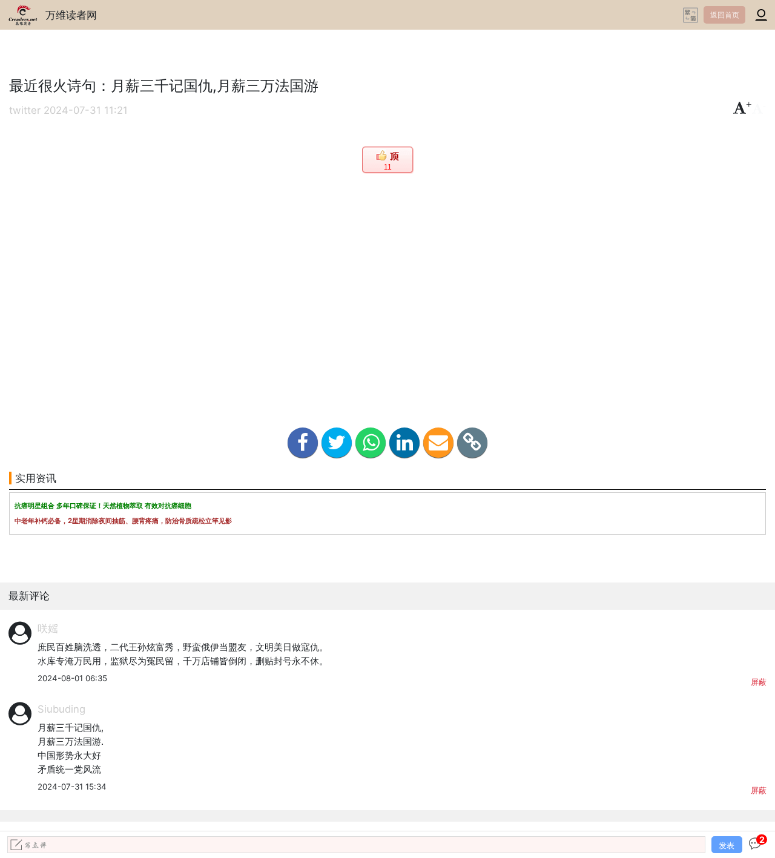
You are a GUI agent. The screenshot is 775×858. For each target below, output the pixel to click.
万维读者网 (71, 14)
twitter (25, 110)
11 (388, 167)
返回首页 (724, 14)
